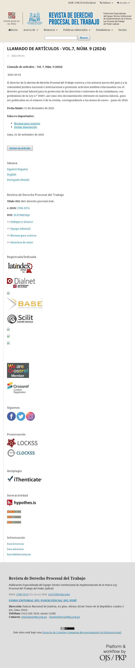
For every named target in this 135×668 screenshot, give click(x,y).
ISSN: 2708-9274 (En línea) (82, 2)
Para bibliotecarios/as (19, 554)
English (11, 174)
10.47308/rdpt (21, 215)
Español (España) (17, 169)
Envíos (122, 29)
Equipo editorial (20, 228)
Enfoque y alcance (22, 221)
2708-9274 (23, 208)
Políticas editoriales (75, 29)
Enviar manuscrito (25, 127)
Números (50, 29)
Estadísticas (103, 29)
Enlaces (106, 2)
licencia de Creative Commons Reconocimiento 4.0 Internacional (81, 632)
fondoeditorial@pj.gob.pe (64, 617)
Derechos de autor (22, 242)
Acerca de (29, 29)
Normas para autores (27, 123)
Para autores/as (15, 549)
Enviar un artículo (19, 148)
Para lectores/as (15, 543)
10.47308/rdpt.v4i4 (59, 594)
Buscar (84, 37)
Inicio (14, 29)
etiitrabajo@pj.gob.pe (34, 617)
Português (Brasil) (18, 179)
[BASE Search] (24, 309)
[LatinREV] (67, 293)
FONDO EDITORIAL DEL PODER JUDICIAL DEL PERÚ (43, 600)
